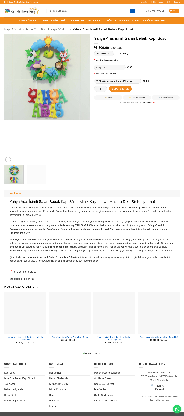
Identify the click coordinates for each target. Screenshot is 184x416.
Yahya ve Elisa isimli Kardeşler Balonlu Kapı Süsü (25, 338)
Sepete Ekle (120, 89)
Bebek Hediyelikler (85, 20)
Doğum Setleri (154, 20)
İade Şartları (100, 389)
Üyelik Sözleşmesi (103, 395)
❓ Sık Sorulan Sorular (23, 271)
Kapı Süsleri (27, 20)
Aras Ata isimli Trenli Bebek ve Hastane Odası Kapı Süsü (114, 338)
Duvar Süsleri (54, 20)
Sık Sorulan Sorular (59, 384)
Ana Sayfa (145, 2)
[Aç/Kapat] (7, 193)
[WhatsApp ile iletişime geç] (177, 409)
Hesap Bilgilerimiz (58, 378)
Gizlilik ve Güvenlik (104, 378)
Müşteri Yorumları (58, 389)
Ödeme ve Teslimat (104, 384)
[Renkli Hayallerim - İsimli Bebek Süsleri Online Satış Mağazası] (22, 11)
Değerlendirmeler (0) (22, 278)
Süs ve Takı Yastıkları (123, 20)
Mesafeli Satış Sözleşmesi (107, 373)
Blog (51, 395)
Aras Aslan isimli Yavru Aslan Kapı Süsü (70, 337)
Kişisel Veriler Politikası (106, 400)
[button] (174, 11)
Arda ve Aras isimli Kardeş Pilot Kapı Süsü (159, 337)
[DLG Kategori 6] (105, 53)
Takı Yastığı (10, 384)
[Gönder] (132, 11)
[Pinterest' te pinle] (107, 106)
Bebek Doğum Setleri (15, 400)
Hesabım (54, 400)
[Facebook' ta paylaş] (96, 106)
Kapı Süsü (9, 373)
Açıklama (15, 193)
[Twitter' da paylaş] (102, 106)
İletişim (177, 2)
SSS (168, 2)
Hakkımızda (158, 2)
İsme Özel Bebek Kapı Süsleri (46, 29)
